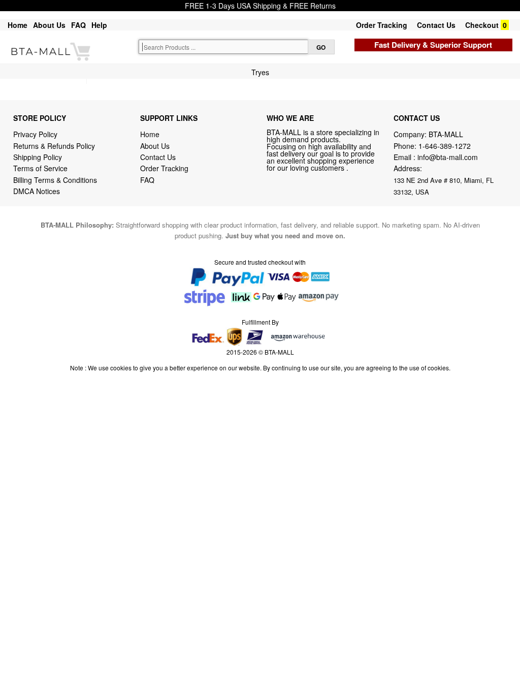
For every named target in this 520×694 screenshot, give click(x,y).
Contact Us (436, 25)
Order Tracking (381, 25)
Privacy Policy (35, 134)
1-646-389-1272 (444, 146)
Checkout (482, 25)
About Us (49, 25)
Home (17, 25)
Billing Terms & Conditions (55, 180)
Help (99, 25)
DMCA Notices (36, 191)
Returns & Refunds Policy (54, 146)
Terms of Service (40, 168)
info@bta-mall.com (447, 157)
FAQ (78, 25)
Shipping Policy (38, 157)
